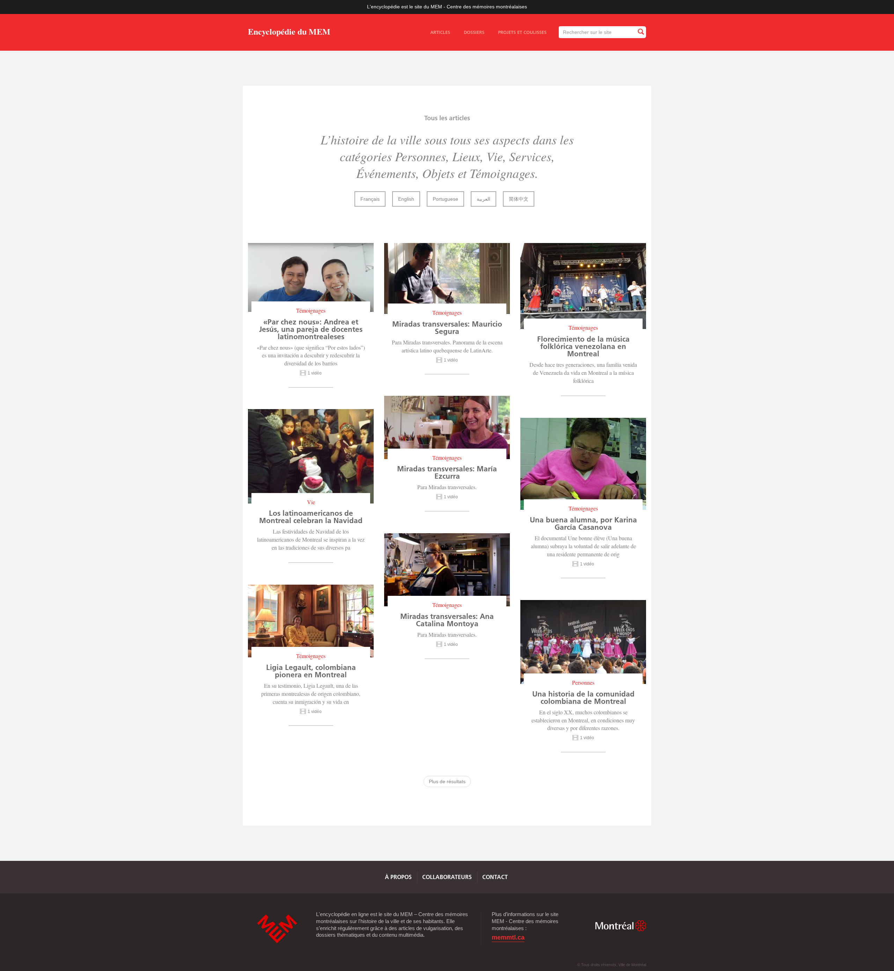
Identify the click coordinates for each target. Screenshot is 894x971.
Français (370, 199)
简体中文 (518, 199)
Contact (495, 876)
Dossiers (474, 32)
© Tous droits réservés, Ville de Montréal (611, 965)
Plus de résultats (447, 781)
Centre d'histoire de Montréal (277, 929)
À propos (398, 876)
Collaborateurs (447, 876)
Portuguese (445, 199)
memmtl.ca (508, 937)
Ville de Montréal (620, 926)
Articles (440, 32)
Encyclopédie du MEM (289, 32)
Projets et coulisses (522, 32)
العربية (483, 199)
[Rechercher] (640, 32)
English (406, 199)
